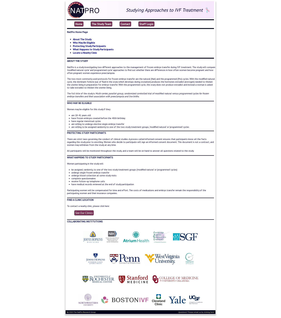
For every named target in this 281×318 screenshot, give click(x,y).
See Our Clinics (84, 213)
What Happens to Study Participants (93, 49)
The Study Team (101, 24)
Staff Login (146, 24)
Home (78, 24)
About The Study (82, 39)
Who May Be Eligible (84, 42)
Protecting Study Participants (89, 46)
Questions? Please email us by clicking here (196, 312)
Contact (125, 24)
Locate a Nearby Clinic (85, 52)
